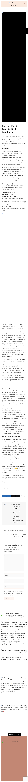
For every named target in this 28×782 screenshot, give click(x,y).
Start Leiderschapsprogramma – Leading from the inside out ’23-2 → (15, 534)
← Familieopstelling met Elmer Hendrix (12, 530)
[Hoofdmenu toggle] (24, 3)
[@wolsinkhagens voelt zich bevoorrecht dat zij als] (14, 690)
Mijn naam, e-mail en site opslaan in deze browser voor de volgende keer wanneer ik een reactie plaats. (14, 593)
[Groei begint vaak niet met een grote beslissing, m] (14, 662)
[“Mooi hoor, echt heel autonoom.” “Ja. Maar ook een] (14, 635)
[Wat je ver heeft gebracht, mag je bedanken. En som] (14, 718)
